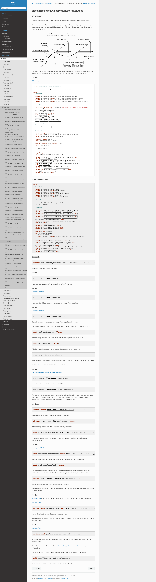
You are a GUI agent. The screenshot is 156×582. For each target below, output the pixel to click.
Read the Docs (64, 578)
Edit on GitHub (90, 3)
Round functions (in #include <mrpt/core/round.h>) (11, 299)
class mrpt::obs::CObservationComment (13, 190)
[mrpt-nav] (6, 104)
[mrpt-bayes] (6, 67)
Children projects (6, 52)
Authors (4, 26)
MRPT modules (6, 59)
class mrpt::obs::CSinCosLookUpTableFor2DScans (16, 269)
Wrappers (4, 44)
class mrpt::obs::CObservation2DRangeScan (14, 158)
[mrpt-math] (6, 101)
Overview (8, 241)
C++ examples (6, 38)
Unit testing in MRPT (8, 49)
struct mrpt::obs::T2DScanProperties (14, 117)
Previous (37, 568)
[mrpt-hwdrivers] (7, 88)
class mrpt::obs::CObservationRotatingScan (14, 231)
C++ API (4, 327)
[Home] (32, 3)
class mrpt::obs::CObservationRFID (14, 210)
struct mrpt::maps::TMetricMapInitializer (13, 129)
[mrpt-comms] (7, 69)
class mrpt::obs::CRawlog (11, 261)
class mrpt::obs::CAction (11, 142)
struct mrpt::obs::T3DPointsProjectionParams (15, 120)
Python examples (7, 41)
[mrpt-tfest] (6, 313)
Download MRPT (7, 16)
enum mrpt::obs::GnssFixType (12, 109)
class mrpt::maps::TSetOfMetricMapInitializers (15, 273)
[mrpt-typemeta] (7, 319)
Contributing (5, 321)
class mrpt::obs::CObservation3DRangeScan (14, 163)
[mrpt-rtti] (6, 303)
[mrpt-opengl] (7, 290)
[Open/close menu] (1, 59)
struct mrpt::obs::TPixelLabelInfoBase (14, 136)
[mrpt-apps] (6, 61)
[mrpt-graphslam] (8, 83)
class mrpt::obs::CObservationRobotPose (14, 227)
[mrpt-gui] (6, 85)
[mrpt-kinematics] (8, 96)
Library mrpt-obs (9, 288)
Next (90, 568)
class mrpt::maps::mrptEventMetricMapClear (15, 277)
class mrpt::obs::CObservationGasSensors (14, 197)
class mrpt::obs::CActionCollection (13, 144)
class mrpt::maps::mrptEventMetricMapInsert (15, 282)
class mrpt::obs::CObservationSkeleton (14, 234)
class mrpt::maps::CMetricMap (12, 155)
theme (50, 578)
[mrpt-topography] (8, 316)
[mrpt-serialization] (8, 305)
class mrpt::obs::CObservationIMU (13, 201)
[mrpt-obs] (6, 107)
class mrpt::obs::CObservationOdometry (14, 207)
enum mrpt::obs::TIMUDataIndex (13, 114)
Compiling (5, 18)
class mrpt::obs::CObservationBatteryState (14, 174)
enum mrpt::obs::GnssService (12, 112)
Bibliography (5, 324)
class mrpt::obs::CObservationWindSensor (14, 253)
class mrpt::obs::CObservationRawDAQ (15, 219)
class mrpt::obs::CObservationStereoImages (15, 238)
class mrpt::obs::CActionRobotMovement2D (15, 148)
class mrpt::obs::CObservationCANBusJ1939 (15, 186)
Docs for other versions (8, 329)
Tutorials (4, 33)
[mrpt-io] (5, 93)
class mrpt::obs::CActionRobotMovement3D (15, 152)
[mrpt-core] (6, 64)
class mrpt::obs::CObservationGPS (13, 194)
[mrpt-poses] (6, 293)
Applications (5, 36)
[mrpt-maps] (6, 99)
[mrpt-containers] (8, 75)
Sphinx (40, 578)
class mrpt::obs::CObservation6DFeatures (14, 170)
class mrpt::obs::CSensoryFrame (13, 263)
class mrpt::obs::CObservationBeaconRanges (15, 178)
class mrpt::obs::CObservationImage (14, 203)
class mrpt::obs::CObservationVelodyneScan (14, 249)
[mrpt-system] (7, 311)
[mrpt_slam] (6, 308)
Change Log (5, 24)
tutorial (39, 365)
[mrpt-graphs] (7, 80)
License (4, 21)
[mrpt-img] (6, 91)
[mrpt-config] (6, 72)
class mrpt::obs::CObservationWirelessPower (15, 257)
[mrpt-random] (7, 296)
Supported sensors (7, 46)
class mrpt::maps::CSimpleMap (12, 266)
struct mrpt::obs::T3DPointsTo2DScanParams (14, 125)
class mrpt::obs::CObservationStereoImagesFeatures (16, 245)
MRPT (14, 2)
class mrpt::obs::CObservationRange (14, 217)
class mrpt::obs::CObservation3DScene (15, 166)
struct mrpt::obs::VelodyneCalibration (14, 139)
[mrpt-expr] (6, 77)
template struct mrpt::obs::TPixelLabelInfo (11, 133)
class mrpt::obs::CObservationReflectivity (14, 223)
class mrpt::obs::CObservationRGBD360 (14, 213)
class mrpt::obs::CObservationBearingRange (14, 182)
